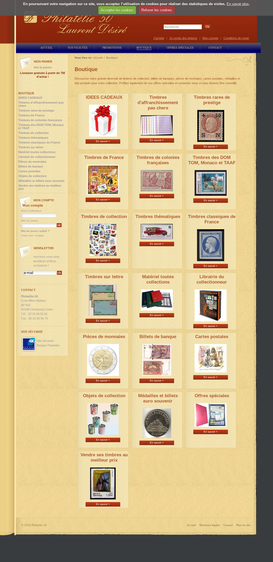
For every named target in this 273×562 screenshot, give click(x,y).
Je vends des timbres (183, 38)
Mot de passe (29, 220)
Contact (228, 525)
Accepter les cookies (117, 10)
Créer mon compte (32, 235)
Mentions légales (209, 525)
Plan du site (243, 525)
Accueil (191, 525)
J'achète (158, 38)
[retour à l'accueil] (76, 22)
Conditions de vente (236, 38)
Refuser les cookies (156, 10)
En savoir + (103, 141)
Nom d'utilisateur (31, 210)
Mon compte (210, 38)
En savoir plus (238, 4)
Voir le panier (43, 67)
